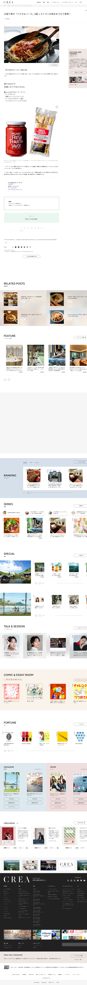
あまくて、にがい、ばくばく (68, 901)
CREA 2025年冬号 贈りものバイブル (36, 915)
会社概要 (23, 974)
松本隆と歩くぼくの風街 (52, 896)
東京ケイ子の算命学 (81, 897)
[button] (5, 379)
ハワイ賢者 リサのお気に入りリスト (23, 896)
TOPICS (5, 915)
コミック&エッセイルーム (67, 2)
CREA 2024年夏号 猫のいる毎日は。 (36, 922)
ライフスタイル (7, 899)
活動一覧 (34, 947)
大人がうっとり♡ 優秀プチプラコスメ (23, 915)
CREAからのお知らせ (8, 917)
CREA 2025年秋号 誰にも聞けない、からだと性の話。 (39, 904)
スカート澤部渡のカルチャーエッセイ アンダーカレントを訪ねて (68, 905)
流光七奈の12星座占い (81, 893)
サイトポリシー (67, 974)
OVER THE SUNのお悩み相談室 (53, 898)
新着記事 (39, 2)
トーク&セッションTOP (52, 889)
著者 (19, 947)
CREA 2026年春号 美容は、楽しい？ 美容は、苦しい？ (39, 896)
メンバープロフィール (37, 945)
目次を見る (11, 799)
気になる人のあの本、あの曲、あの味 (53, 892)
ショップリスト (11, 806)
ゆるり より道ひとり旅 (67, 908)
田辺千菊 (8, 18)
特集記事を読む (11, 802)
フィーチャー (6, 911)
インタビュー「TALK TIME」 (68, 899)
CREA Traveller (36, 982)
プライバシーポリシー (77, 974)
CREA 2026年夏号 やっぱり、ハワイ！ (37, 892)
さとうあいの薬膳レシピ (22, 906)
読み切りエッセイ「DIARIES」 (68, 893)
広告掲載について (51, 974)
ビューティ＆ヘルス (7, 901)
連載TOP (20, 889)
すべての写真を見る (53, 65)
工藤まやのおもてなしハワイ (23, 898)
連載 (44, 2)
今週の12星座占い (80, 895)
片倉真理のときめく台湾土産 (23, 893)
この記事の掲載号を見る (31, 256)
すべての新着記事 (7, 889)
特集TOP (34, 889)
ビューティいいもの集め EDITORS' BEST (22, 911)
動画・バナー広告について (41, 974)
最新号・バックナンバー (8, 945)
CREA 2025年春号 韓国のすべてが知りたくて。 (38, 911)
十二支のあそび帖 (66, 897)
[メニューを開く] (80, 2)
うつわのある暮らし (22, 908)
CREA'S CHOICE (7, 913)
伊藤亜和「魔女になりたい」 (68, 891)
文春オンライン (51, 982)
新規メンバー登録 (78, 72)
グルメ (6, 242)
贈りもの (5, 891)
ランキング (6, 907)
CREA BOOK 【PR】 (7, 947)
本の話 (58, 982)
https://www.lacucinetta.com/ (14, 189)
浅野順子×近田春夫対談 (52, 894)
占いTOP (78, 889)
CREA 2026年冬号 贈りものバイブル (36, 900)
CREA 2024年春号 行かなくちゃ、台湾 (37, 925)
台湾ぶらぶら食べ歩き (22, 891)
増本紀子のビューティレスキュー (24, 918)
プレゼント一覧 (72, 84)
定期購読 (59, 974)
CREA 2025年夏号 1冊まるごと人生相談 (37, 908)
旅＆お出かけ (6, 893)
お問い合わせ (31, 974)
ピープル (20, 945)
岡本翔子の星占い (80, 891)
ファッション (6, 903)
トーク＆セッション (55, 2)
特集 (48, 2)
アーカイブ (6, 909)
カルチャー (6, 897)
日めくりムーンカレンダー (82, 899)
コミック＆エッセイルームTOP (68, 889)
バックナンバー (37, 769)
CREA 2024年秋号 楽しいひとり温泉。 (37, 918)
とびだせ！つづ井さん (67, 895)
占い (76, 2)
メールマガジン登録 (78, 955)
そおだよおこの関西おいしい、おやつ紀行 (24, 904)
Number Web (44, 982)
